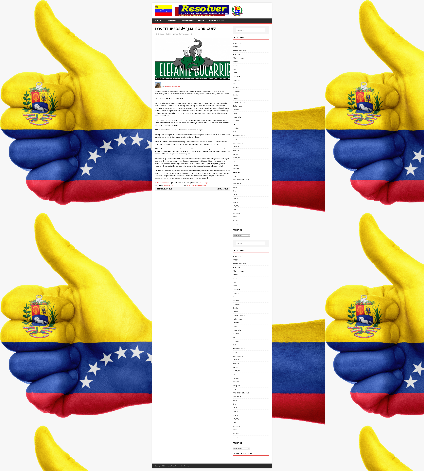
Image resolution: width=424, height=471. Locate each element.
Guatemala (237, 117)
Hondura (236, 128)
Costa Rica (236, 80)
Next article (222, 189)
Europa (235, 99)
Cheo (176, 34)
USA (234, 209)
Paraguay (236, 172)
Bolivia (235, 62)
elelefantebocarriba (172, 87)
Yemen (235, 224)
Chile (234, 69)
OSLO (235, 161)
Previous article (164, 189)
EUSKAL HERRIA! (239, 102)
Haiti (234, 124)
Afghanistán (237, 43)
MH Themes (185, 466)
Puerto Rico (237, 184)
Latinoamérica (187, 21)
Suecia (235, 195)
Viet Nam (236, 220)
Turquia (235, 198)
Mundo (201, 21)
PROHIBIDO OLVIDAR (241, 180)
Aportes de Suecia (216, 21)
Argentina (236, 54)
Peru (234, 176)
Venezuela (159, 21)
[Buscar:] (251, 30)
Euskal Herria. (237, 106)
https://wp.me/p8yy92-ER (196, 185)
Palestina (236, 165)
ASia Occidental (238, 58)
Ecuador (236, 87)
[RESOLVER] (212, 10)
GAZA (235, 113)
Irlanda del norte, (239, 136)
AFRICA (235, 47)
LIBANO (236, 147)
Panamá (236, 169)
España (235, 95)
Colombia (172, 21)
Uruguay (236, 206)
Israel (235, 139)
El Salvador (237, 91)
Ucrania (235, 202)
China (235, 73)
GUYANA (236, 121)
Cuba (235, 84)
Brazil (235, 65)
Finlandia (236, 110)
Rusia (235, 187)
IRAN (235, 132)
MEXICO (236, 150)
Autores (167, 185)
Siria (234, 191)
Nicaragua (236, 158)
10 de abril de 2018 (164, 34)
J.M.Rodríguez (204, 183)
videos (235, 217)
